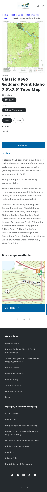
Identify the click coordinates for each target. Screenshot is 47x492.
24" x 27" (9, 100)
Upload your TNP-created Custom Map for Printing (21, 433)
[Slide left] (17, 319)
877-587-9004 (11, 413)
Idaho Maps (17, 14)
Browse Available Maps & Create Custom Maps (20, 351)
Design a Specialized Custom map (21, 425)
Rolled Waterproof (14, 110)
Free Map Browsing (14, 391)
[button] (3, 6)
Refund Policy (12, 379)
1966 (18, 120)
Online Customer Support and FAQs (22, 440)
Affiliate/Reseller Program (17, 446)
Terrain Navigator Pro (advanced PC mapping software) (22, 360)
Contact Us (10, 419)
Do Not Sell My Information (18, 464)
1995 (7, 120)
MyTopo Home (12, 343)
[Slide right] (30, 319)
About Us (9, 452)
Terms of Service (13, 385)
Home (5, 14)
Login (8, 397)
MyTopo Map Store (26, 487)
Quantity (6, 131)
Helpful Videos (12, 367)
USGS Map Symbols (14, 373)
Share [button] (7, 153)
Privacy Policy (12, 458)
